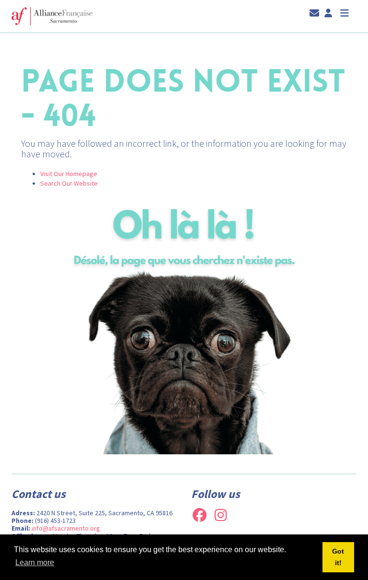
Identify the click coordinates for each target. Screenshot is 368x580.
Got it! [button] (338, 557)
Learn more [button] (34, 562)
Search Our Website (69, 183)
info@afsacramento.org (66, 528)
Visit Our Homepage (68, 173)
